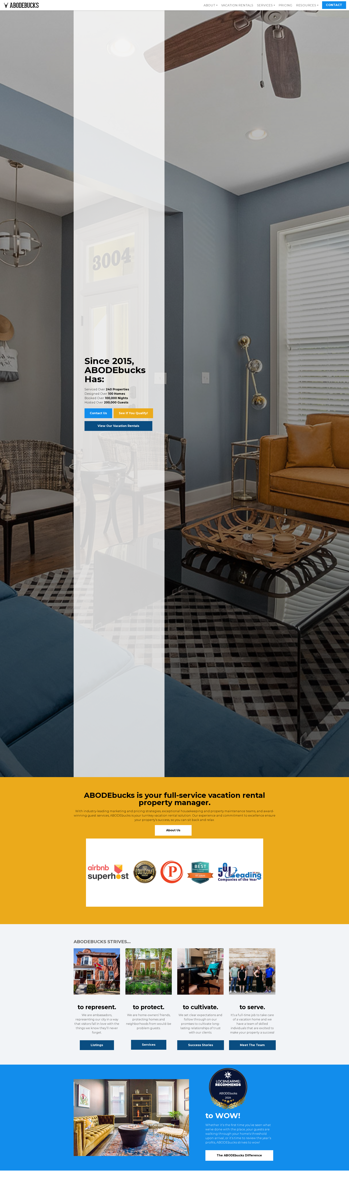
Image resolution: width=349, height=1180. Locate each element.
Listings (97, 1045)
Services (148, 1044)
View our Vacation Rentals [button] (118, 426)
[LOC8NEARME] (245, 1082)
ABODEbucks (228, 1093)
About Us (173, 830)
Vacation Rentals (237, 5)
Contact (334, 5)
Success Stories (200, 1045)
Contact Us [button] (98, 413)
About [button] (209, 5)
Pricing (285, 5)
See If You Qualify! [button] (133, 413)
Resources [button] (306, 5)
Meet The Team (252, 1045)
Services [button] (265, 5)
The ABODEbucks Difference (239, 1155)
